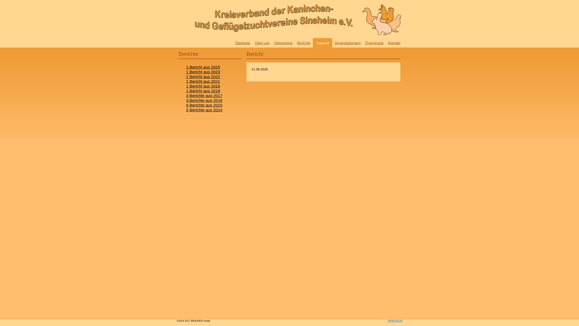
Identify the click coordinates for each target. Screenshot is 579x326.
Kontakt (394, 43)
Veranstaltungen (348, 43)
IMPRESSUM (395, 320)
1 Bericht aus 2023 (203, 72)
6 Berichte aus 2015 (204, 105)
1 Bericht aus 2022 (203, 76)
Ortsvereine (283, 43)
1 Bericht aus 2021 (203, 81)
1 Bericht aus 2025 (203, 67)
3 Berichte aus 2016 (204, 100)
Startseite (242, 43)
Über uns (262, 43)
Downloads (374, 43)
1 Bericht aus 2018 (203, 91)
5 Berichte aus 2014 (204, 110)
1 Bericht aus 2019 (203, 86)
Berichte (304, 43)
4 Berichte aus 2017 (204, 95)
